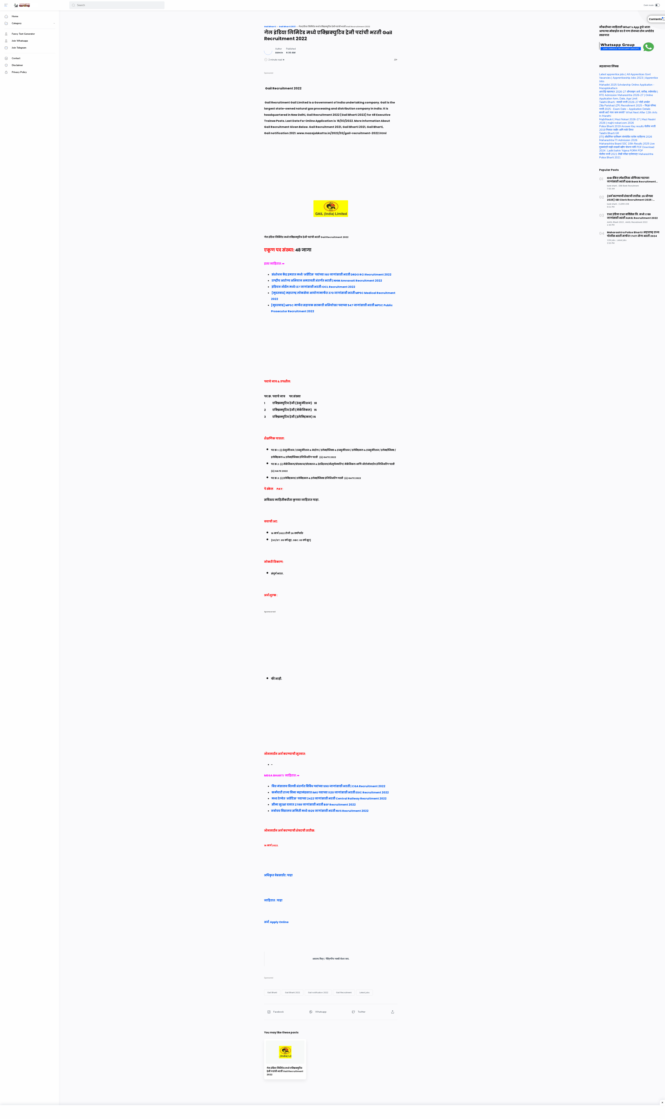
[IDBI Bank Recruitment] (629, 186)
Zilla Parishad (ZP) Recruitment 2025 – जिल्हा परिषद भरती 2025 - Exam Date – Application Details (627, 107)
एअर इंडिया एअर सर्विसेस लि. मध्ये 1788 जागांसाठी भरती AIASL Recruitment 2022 (632, 216)
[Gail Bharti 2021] (292, 992)
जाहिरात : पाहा (273, 900)
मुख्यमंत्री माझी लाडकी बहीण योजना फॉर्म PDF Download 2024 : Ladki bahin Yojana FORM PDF (626, 148)
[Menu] (6, 5)
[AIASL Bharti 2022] (616, 222)
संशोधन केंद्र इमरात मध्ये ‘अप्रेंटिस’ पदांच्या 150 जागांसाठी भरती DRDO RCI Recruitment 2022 (331, 275)
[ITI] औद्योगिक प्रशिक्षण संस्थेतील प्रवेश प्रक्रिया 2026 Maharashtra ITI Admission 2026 (625, 138)
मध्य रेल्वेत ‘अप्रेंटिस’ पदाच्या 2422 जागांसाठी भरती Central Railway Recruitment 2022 (329, 799)
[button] (73, 5)
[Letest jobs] (364, 992)
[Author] (279, 52)
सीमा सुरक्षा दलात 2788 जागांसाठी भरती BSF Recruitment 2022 (314, 805)
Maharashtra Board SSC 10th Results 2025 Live (627, 143)
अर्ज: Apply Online (277, 922)
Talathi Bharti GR (609, 133)
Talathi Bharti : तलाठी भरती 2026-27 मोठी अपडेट (624, 102)
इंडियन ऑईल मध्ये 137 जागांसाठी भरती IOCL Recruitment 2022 (313, 287)
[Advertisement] (330, 176)
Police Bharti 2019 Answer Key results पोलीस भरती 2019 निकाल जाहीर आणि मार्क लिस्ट (627, 128)
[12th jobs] (611, 240)
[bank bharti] (612, 186)
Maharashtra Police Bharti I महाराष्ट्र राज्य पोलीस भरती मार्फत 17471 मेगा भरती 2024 (633, 234)
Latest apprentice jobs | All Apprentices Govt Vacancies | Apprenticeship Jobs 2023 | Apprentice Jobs (628, 78)
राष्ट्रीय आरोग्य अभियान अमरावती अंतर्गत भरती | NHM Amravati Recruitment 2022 (327, 281)
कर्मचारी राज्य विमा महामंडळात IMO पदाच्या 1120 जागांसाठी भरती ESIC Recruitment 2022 (330, 792)
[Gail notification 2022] (318, 992)
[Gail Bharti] (272, 992)
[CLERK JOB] (624, 204)
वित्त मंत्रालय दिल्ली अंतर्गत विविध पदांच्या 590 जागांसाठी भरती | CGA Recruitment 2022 (328, 786)
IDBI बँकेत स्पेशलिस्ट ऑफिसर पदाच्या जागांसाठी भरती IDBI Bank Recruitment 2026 (631, 179)
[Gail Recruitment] (344, 992)
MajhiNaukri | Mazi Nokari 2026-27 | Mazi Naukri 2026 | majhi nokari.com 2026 (627, 121)
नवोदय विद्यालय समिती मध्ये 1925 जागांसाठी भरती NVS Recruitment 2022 (320, 811)
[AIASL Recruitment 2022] (636, 222)
